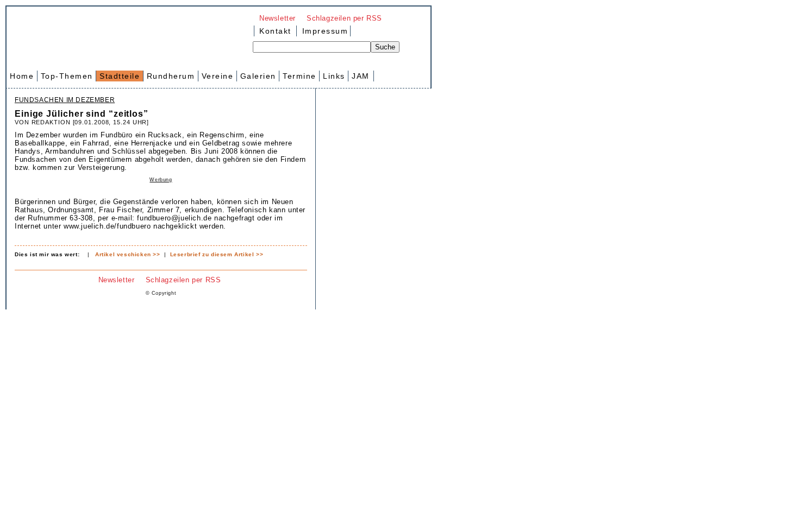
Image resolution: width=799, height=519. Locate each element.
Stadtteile (119, 76)
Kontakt (275, 31)
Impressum (323, 31)
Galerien (258, 76)
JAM (361, 76)
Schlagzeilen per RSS (344, 18)
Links (334, 76)
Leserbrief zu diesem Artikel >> (217, 254)
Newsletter (277, 18)
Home (22, 76)
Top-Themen (67, 76)
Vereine (218, 76)
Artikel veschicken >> (127, 254)
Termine (299, 76)
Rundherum (171, 76)
